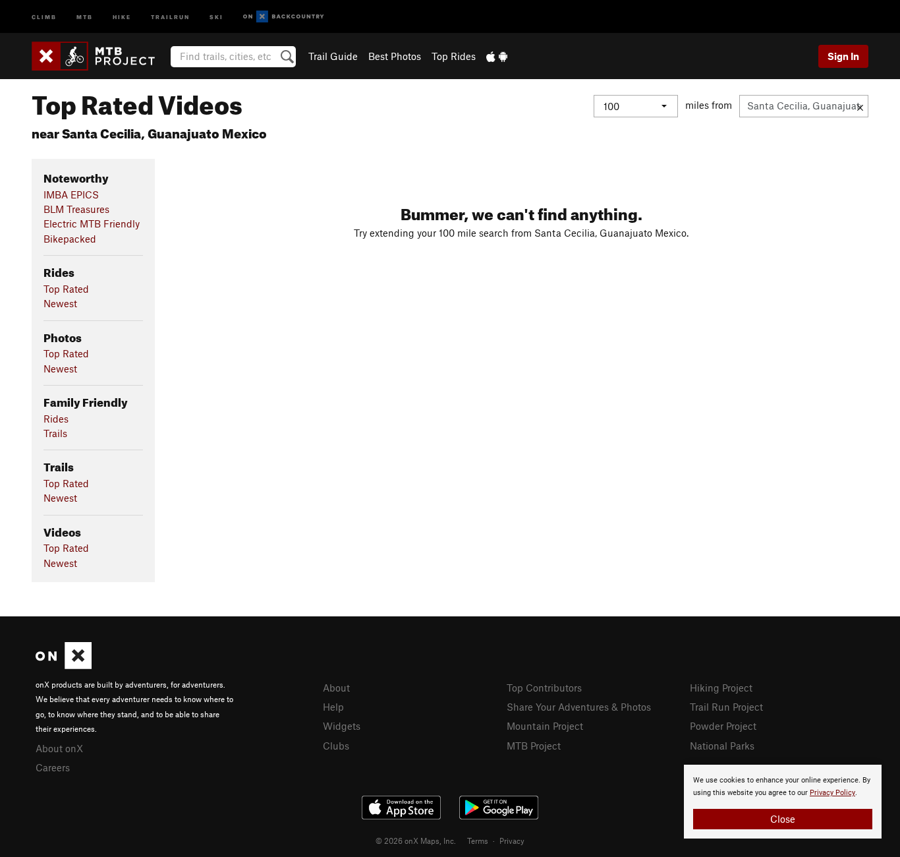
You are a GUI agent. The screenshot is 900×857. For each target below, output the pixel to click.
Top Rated (66, 289)
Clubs (336, 746)
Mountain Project (545, 726)
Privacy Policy (832, 792)
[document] (782, 801)
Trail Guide (333, 56)
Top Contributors (544, 688)
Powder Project (723, 726)
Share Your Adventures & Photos (579, 707)
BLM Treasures (76, 209)
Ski (216, 16)
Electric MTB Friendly (91, 223)
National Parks (722, 746)
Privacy (511, 840)
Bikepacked (69, 239)
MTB (84, 16)
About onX (59, 748)
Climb (44, 16)
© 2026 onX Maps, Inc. (416, 840)
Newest (60, 303)
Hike (122, 16)
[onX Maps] (64, 665)
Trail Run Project (726, 707)
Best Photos (394, 56)
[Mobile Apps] (496, 56)
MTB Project (534, 746)
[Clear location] (860, 106)
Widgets (341, 726)
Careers (53, 767)
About (336, 688)
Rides (56, 419)
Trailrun (170, 16)
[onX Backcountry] (283, 17)
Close (782, 819)
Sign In (843, 56)
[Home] (100, 56)
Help (333, 707)
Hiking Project (721, 688)
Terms (477, 840)
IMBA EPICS (71, 194)
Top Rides (454, 56)
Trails (55, 433)
